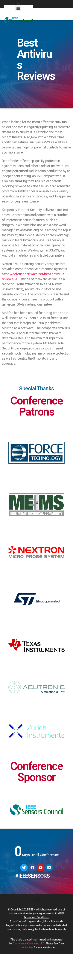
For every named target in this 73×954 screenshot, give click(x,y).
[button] (18, 8)
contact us (27, 947)
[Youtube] (40, 867)
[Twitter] (24, 867)
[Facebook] (32, 867)
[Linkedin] (49, 867)
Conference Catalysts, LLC (28, 943)
